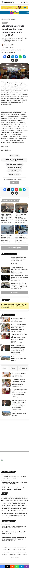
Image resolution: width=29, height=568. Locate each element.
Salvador (13, 19)
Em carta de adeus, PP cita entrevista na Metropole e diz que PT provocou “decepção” (19, 285)
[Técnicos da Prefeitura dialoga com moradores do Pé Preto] (5, 270)
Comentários (23, 368)
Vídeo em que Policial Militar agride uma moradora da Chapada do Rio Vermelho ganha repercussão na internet (19, 337)
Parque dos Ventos (15, 167)
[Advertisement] (14, 435)
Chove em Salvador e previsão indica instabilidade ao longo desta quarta (7, 238)
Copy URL (14, 182)
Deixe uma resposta (14, 247)
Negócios (24, 554)
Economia (17, 552)
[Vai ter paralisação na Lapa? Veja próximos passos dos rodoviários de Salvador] (21, 229)
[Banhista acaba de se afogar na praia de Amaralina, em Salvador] (5, 358)
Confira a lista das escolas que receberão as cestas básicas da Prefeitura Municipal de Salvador (18, 326)
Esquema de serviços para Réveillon (14, 159)
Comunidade (6, 552)
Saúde (16, 557)
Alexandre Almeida (8, 44)
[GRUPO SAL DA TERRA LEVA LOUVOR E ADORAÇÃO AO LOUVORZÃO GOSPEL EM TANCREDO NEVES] (21, 208)
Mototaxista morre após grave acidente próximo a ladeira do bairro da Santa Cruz (19, 277)
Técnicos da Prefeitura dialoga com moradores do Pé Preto (19, 269)
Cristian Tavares (22, 549)
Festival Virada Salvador (14, 164)
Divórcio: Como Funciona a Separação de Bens (18, 319)
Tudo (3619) (14, 292)
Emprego (4, 554)
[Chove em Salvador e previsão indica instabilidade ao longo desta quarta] (7, 229)
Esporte (19, 554)
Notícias (8, 19)
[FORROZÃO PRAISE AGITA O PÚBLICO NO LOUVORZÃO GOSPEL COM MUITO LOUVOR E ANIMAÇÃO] (7, 208)
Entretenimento (12, 554)
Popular (4, 368)
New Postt (14, 263)
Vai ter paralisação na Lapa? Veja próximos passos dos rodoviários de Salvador (21, 238)
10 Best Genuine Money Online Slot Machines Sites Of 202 (19, 258)
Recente (13, 368)
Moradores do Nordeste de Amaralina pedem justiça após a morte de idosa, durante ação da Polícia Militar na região (18, 349)
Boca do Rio (14, 156)
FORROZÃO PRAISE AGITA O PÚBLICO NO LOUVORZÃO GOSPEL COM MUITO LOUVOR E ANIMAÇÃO (7, 217)
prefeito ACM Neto (15, 171)
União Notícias (14, 174)
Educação (23, 552)
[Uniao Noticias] (7, 2)
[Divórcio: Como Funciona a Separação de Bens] (5, 319)
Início (4, 19)
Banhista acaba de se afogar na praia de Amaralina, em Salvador (19, 358)
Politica (12, 557)
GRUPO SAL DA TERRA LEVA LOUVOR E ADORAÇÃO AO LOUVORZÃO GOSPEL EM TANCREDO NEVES (21, 217)
